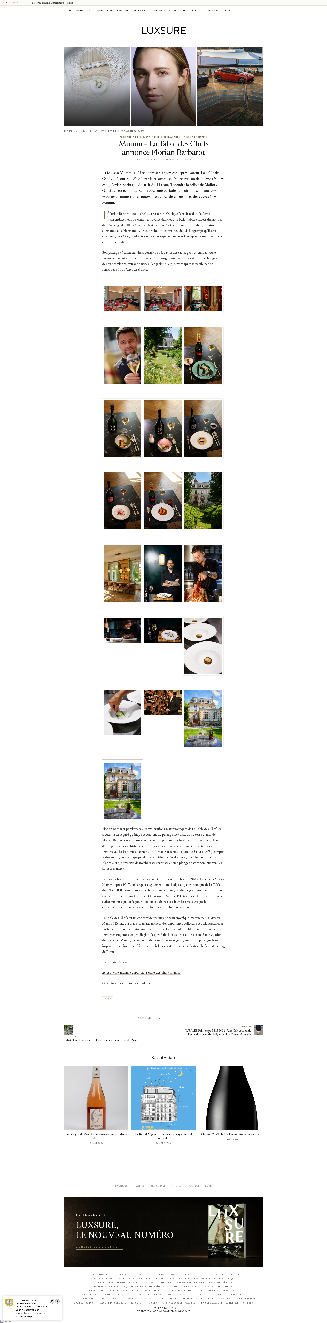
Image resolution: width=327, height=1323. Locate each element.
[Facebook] (152, 41)
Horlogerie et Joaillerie (90, 10)
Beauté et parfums (117, 10)
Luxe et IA (197, 10)
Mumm (107, 998)
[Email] (175, 41)
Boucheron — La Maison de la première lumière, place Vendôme (127, 1278)
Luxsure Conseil (169, 1274)
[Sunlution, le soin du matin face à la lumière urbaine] (163, 86)
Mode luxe (225, 1299)
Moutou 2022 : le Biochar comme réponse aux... (231, 1134)
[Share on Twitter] (170, 1018)
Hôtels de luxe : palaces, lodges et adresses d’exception (105, 1299)
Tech (185, 10)
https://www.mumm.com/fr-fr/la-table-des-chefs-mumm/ (141, 973)
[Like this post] (162, 1018)
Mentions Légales (143, 1274)
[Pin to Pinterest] (173, 1018)
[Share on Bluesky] (186, 1018)
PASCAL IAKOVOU (214, 120)
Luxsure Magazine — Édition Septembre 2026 (227, 1303)
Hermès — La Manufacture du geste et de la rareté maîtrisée (196, 1282)
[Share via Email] (189, 1018)
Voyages (174, 10)
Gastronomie (158, 10)
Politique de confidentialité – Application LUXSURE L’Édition (179, 1299)
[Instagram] (161, 41)
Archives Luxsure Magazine (179, 1303)
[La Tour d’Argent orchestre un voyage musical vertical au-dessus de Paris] (163, 1098)
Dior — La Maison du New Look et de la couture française (203, 1278)
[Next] (28, 2)
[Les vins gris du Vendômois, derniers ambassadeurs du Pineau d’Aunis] (96, 1098)
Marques (152, 1303)
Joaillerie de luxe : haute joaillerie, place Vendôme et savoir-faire (206, 1294)
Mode (69, 10)
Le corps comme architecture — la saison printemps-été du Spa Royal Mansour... (96, 110)
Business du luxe (84, 1303)
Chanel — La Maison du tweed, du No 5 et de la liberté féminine (129, 1286)
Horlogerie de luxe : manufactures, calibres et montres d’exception (121, 1294)
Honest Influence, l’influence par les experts (211, 1274)
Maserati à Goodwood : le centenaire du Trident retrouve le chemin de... (228, 110)
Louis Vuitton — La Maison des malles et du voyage (125, 1282)
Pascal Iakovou (81, 120)
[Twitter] (156, 41)
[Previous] (24, 2)
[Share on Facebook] (166, 1018)
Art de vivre (139, 10)
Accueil (68, 131)
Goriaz (226, 10)
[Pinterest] (166, 41)
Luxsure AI (212, 10)
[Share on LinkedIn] (176, 1018)
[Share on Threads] (183, 1018)
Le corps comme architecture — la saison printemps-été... (63, 3)
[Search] (261, 11)
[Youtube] (171, 41)
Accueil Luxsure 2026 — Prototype (120, 1303)
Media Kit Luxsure (98, 1274)
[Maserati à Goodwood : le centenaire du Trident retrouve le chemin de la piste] (230, 86)
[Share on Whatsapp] (180, 1018)
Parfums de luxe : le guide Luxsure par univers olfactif (205, 1290)
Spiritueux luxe (246, 1299)
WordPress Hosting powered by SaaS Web (163, 1311)
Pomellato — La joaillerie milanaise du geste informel (203, 1286)
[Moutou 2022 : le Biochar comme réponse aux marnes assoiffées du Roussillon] (231, 1098)
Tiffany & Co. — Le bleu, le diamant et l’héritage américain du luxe (127, 1290)
